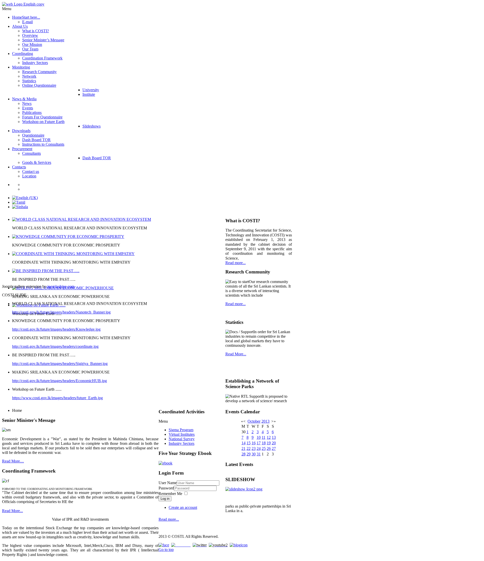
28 (243, 454)
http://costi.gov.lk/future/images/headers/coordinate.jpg (55, 346)
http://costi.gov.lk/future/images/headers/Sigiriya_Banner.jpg (60, 363)
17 (259, 443)
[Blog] (239, 545)
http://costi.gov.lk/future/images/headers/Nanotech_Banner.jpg (61, 312)
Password (166, 488)
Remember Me (170, 493)
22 (249, 448)
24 (259, 448)
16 (254, 443)
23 (254, 448)
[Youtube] (218, 545)
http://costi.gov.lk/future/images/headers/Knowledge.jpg (56, 329)
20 (274, 443)
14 (243, 443)
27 (274, 448)
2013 (265, 421)
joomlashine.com (60, 286)
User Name (168, 483)
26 (269, 448)
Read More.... (13, 461)
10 (259, 437)
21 (243, 448)
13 (274, 437)
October (254, 421)
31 (259, 454)
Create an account (183, 507)
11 (263, 437)
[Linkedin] (181, 545)
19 (269, 443)
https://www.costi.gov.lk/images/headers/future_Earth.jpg (57, 398)
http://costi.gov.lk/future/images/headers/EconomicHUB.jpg (59, 381)
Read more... (235, 263)
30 (254, 454)
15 (249, 443)
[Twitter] (200, 545)
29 (249, 454)
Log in (165, 499)
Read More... (12, 511)
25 (264, 448)
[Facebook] (164, 545)
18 (264, 443)
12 (269, 437)
